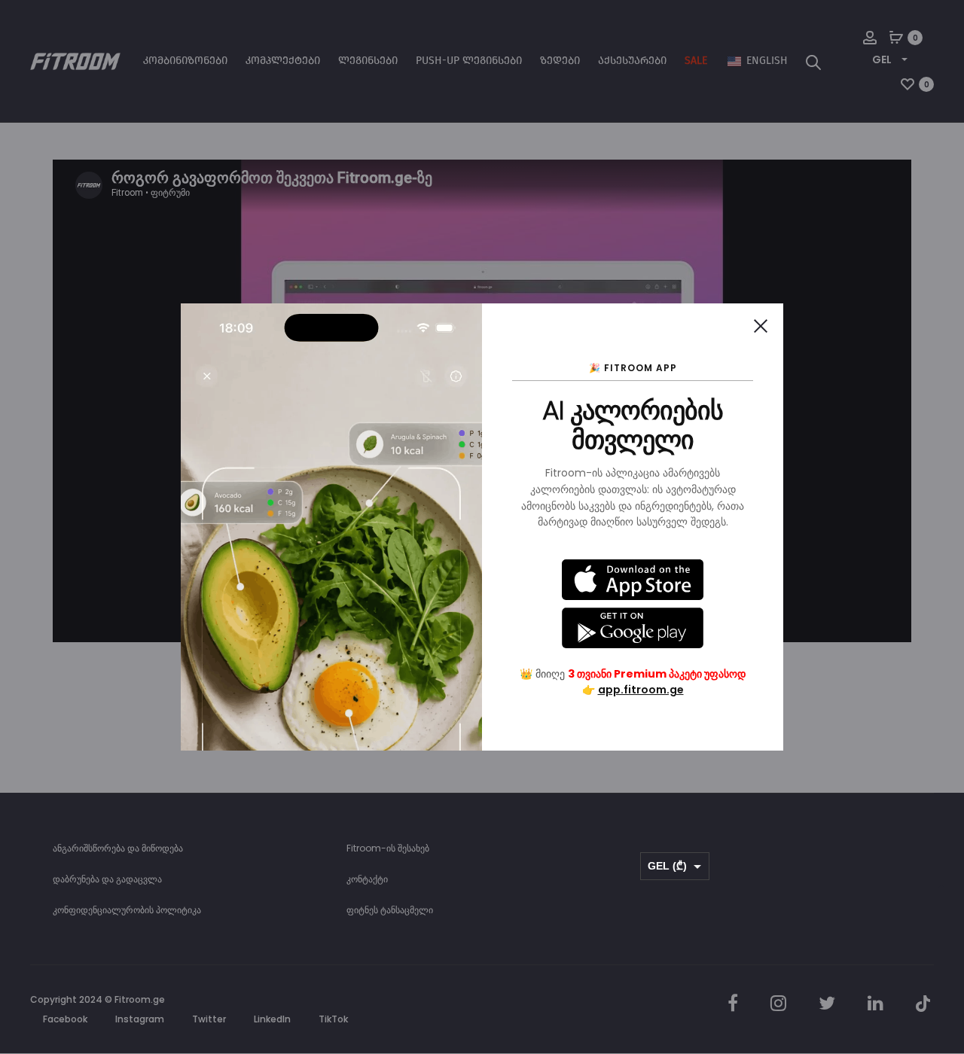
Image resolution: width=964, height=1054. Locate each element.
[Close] (760, 326)
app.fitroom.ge (641, 689)
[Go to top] (941, 891)
